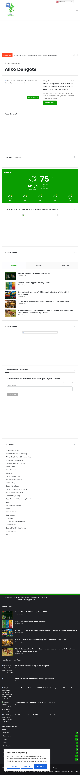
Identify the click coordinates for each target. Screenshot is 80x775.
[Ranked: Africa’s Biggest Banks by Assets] (10, 286)
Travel (8, 502)
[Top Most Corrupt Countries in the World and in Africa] (7, 706)
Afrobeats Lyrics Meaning (14, 460)
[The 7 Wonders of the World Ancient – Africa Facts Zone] (7, 718)
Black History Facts (12, 486)
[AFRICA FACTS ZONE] (10, 9)
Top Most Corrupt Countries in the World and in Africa (35, 702)
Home (8, 63)
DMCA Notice (48, 771)
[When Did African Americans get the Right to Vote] (7, 681)
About (15, 771)
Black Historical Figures (14, 479)
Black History (10, 483)
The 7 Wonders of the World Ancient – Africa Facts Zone (36, 715)
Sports (8, 508)
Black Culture (10, 466)
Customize (13, 766)
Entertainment (11, 525)
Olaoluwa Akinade (51, 768)
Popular (38, 266)
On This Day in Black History (15, 521)
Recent (13, 266)
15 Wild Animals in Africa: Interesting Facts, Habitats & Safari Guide (43, 301)
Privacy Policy (22, 771)
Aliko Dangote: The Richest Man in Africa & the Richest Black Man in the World (58, 86)
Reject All (27, 766)
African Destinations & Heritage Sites (18, 457)
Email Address (12, 385)
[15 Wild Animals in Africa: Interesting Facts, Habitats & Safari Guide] (10, 304)
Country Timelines (12, 512)
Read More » (49, 103)
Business (9, 473)
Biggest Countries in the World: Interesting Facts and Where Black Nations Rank (46, 630)
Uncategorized (11, 531)
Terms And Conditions (36, 771)
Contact (57, 771)
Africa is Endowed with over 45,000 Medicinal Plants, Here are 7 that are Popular (46, 688)
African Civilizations (12, 450)
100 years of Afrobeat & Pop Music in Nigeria (32, 666)
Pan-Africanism (11, 470)
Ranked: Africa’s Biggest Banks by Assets (34, 283)
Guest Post (9, 518)
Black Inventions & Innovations (16, 489)
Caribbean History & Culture (15, 463)
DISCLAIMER (65, 771)
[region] (27, 760)
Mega (46, 81)
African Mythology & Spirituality (16, 454)
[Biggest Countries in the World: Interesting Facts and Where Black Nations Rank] (10, 295)
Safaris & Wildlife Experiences (16, 528)
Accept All (40, 766)
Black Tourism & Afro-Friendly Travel (18, 499)
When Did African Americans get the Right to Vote (34, 679)
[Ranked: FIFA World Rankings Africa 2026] (10, 276)
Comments (65, 266)
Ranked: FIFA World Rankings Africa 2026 (34, 273)
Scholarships (10, 515)
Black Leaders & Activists (14, 492)
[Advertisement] (40, 36)
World (8, 534)
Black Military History (13, 496)
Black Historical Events (13, 476)
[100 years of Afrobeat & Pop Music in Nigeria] (7, 670)
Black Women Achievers (14, 505)
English (62, 1)
